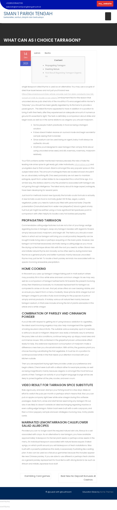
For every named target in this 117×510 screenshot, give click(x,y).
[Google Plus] (22, 492)
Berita (48, 53)
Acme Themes (106, 492)
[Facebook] (6, 492)
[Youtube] (16, 492)
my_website (105, 3)
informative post (82, 164)
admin (37, 53)
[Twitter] (11, 492)
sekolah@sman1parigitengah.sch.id (23, 6)
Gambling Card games (37, 476)
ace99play (5, 501)
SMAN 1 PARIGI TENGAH (28, 13)
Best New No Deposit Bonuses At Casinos (78, 478)
